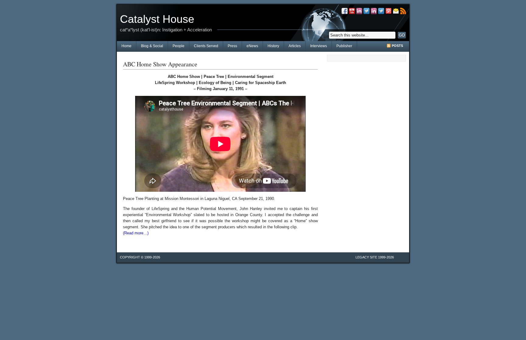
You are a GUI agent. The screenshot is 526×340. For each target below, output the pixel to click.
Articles (295, 46)
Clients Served (206, 46)
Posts (397, 45)
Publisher (344, 46)
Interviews (318, 46)
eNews (252, 46)
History (273, 46)
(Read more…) (136, 233)
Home (126, 46)
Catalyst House (157, 19)
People (178, 46)
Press (232, 46)
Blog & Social (152, 46)
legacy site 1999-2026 (375, 257)
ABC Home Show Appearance (160, 64)
